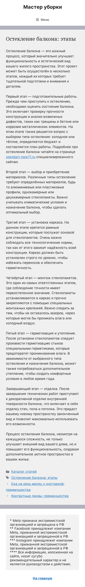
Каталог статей (24, 472)
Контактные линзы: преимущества (40, 496)
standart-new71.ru (20, 157)
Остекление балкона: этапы (34, 478)
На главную (42, 578)
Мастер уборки (42, 7)
